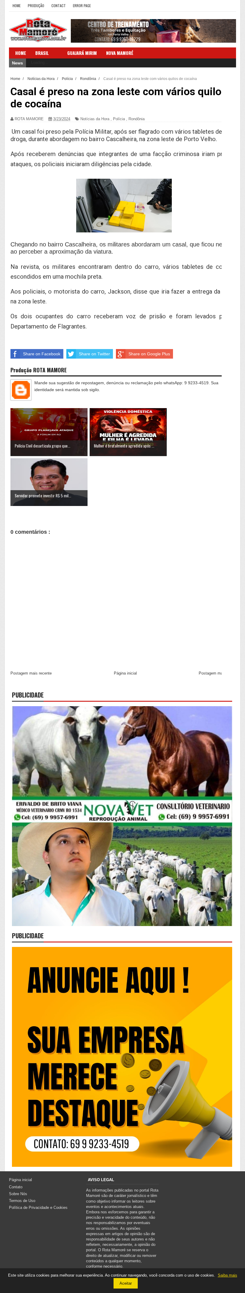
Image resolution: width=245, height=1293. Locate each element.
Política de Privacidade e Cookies (38, 1207)
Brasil (42, 53)
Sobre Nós (18, 1194)
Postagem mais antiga (218, 673)
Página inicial (125, 673)
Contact (58, 5)
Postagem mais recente (31, 673)
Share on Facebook (41, 353)
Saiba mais (227, 1275)
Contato (15, 1187)
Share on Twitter (94, 353)
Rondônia (136, 119)
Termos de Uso (22, 1200)
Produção (36, 5)
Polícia (119, 119)
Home (17, 5)
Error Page (82, 5)
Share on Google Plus (149, 353)
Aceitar (126, 1283)
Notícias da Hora (94, 119)
